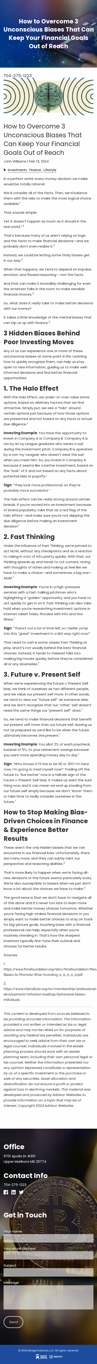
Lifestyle (50, 170)
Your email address (37, 1248)
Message (28, 1282)
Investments (17, 170)
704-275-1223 (17, 75)
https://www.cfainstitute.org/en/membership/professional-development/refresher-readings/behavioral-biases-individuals (50, 994)
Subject (27, 1265)
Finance (35, 170)
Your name (30, 1231)
